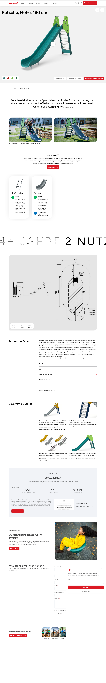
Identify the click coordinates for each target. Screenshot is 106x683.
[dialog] (53, 341)
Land (69, 579)
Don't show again (85, 591)
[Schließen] (102, 569)
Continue (85, 587)
